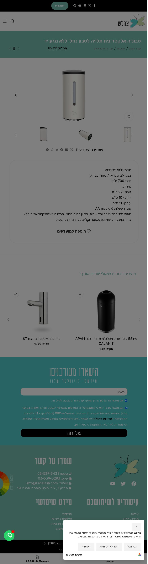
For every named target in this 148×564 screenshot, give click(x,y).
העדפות (86, 546)
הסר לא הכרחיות (109, 546)
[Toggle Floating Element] (9, 535)
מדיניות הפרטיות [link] (74, 554)
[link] (139, 555)
